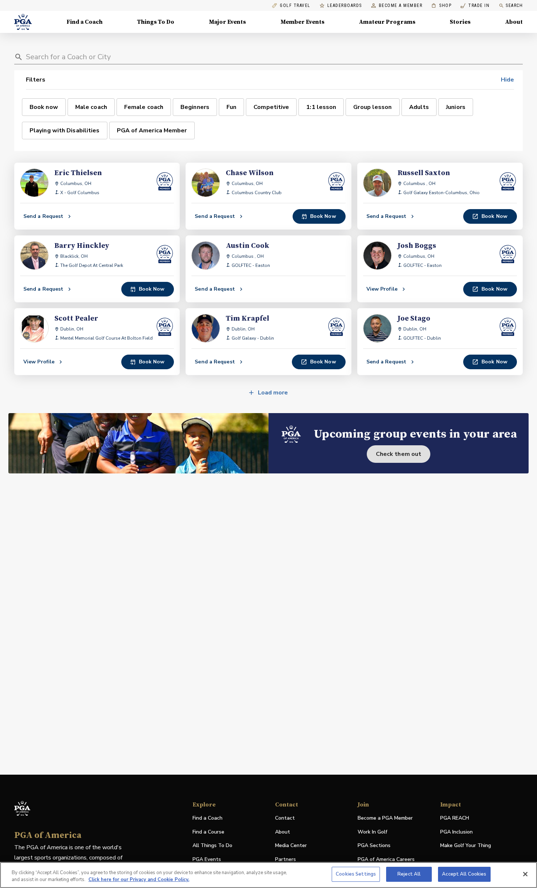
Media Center (291, 846)
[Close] (525, 874)
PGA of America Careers (386, 860)
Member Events (302, 22)
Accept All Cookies (464, 874)
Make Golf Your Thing (465, 846)
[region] (268, 875)
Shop (441, 5)
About (514, 22)
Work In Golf (372, 831)
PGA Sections (374, 845)
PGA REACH (454, 818)
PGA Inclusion (456, 831)
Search (514, 5)
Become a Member (401, 5)
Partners (285, 859)
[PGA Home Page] (23, 22)
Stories (460, 22)
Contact (285, 818)
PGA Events (207, 859)
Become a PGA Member (385, 818)
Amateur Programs (387, 22)
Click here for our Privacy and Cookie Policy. (138, 880)
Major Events (227, 22)
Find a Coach (84, 22)
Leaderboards (344, 5)
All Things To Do (212, 845)
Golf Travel (295, 5)
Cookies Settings (356, 874)
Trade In (475, 5)
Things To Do (155, 22)
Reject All (408, 874)
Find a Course (208, 831)
